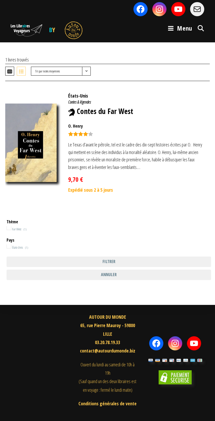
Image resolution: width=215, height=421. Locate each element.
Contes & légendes (79, 102)
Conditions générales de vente (107, 403)
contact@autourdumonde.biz (107, 351)
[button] (197, 93)
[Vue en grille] (9, 71)
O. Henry (75, 126)
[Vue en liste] (21, 71)
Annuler (109, 274)
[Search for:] (199, 28)
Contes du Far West (105, 111)
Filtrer (109, 261)
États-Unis (78, 96)
